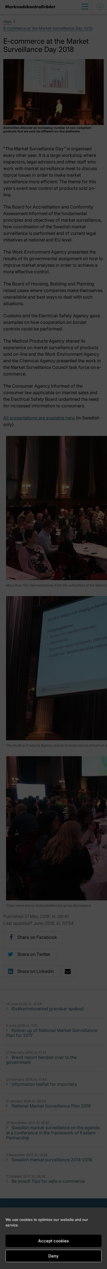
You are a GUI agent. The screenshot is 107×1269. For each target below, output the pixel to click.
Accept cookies (53, 1240)
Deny (53, 1256)
